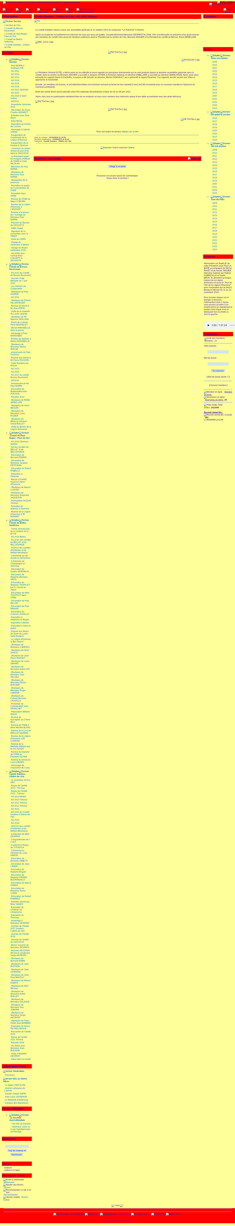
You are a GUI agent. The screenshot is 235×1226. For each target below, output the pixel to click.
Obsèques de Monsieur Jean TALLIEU (17, 674)
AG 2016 (15, 80)
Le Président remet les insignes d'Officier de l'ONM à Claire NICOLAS (20, 160)
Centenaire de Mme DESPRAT (20, 835)
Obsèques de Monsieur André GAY (20, 667)
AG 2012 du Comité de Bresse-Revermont (20, 274)
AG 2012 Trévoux (19, 806)
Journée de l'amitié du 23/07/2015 (19, 940)
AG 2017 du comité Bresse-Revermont (19, 376)
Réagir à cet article (117, 166)
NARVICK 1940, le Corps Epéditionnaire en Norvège (20, 1129)
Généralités (18, 1071)
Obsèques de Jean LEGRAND (19, 970)
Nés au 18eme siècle (15, 1080)
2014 (214, 77)
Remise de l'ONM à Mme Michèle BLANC (20, 726)
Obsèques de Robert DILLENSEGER (20, 301)
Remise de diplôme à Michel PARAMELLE (20, 340)
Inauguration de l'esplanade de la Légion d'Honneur (18, 137)
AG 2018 (15, 86)
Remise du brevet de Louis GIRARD (20, 761)
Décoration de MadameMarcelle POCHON (18, 391)
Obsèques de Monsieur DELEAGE (20, 1000)
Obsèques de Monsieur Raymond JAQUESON (19, 495)
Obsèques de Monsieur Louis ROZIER (17, 413)
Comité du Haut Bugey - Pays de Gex (19, 436)
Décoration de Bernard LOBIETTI (19, 859)
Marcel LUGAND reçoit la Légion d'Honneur (18, 481)
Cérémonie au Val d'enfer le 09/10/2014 (20, 556)
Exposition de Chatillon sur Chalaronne (17, 909)
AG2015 (15, 101)
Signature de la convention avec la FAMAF (19, 233)
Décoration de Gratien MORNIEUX (19, 570)
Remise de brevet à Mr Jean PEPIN (19, 307)
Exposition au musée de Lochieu (20, 125)
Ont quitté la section (220, 114)
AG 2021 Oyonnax (19, 89)
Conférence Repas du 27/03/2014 (19, 846)
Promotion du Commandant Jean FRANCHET (19, 706)
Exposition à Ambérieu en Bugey (19, 618)
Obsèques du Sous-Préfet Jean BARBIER (20, 1021)
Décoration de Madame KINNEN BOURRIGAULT (18, 877)
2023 (214, 105)
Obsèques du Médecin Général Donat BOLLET (18, 421)
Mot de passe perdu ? (218, 377)
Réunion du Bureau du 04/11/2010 (19, 223)
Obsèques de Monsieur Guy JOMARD (17, 1007)
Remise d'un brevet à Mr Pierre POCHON (20, 359)
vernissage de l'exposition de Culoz (20, 766)
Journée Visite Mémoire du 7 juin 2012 (18, 280)
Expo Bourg (16, 121)
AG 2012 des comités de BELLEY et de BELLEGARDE (20, 542)
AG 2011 (15, 71)
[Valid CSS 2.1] (173, 1214)
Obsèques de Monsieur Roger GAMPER (18, 690)
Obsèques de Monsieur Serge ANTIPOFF (17, 1015)
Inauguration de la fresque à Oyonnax (19, 144)
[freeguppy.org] (108, 1214)
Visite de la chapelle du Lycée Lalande (20, 312)
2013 (214, 74)
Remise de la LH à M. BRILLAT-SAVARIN (20, 731)
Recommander (10, 1195)
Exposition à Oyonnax (16, 475)
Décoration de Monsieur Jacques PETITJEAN (19, 463)
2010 (214, 65)
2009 (214, 62)
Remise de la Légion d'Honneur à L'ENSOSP (20, 206)
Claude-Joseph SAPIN (15, 1093)
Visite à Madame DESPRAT (18, 1054)
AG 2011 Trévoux (19, 803)
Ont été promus (218, 146)
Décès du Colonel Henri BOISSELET (19, 323)
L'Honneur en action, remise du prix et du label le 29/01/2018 (20, 150)
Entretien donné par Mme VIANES (20, 903)
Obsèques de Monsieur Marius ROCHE (18, 346)
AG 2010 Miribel (18, 796)
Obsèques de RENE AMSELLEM (20, 401)
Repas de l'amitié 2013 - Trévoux (18, 786)
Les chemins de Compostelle (18, 287)
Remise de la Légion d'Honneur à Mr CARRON (20, 738)
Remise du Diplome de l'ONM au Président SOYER (20, 754)
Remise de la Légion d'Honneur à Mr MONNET (20, 514)
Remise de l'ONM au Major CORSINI (20, 200)
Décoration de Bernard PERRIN (18, 456)
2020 (214, 96)
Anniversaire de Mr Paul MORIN (19, 384)
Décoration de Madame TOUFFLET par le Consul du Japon (20, 586)
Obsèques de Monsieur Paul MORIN (17, 174)
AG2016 (15, 380)
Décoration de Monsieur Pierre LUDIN (17, 890)
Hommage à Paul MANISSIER (18, 334)
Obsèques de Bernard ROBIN (17, 959)
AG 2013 (15, 74)
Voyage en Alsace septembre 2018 (19, 249)
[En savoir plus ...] (140, 1214)
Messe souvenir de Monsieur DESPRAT (19, 946)
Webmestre (8, 1182)
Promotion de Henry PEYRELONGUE (20, 1027)
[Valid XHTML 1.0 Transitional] (68, 1214)
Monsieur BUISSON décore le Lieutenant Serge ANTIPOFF (20, 953)
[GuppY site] (91, 1214)
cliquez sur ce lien (130, 131)
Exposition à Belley (20, 623)
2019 (214, 93)
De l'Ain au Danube (21, 1124)
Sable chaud (17, 228)
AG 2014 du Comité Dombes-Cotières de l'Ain (20, 814)
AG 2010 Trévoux (19, 799)
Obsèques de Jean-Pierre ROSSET (19, 656)
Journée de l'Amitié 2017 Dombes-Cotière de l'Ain (19, 928)
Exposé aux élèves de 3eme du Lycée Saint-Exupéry (19, 633)
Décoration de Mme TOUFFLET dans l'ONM (19, 595)
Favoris (7, 1187)
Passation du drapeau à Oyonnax (19, 507)
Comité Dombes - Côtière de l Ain (17, 775)
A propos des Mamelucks (16, 1103)
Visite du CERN (18, 239)
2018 (214, 89)
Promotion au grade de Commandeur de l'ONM (20, 188)
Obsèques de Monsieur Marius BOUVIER (18, 682)
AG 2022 (15, 93)
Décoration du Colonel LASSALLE (19, 613)
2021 (214, 99)
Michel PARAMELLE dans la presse (20, 329)
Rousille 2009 (17, 1042)
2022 (214, 102)
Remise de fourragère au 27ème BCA (20, 719)
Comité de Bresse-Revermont (13, 29)
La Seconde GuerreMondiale (17, 1119)
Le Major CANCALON (15, 1085)
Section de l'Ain (13, 25)
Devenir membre (218, 385)
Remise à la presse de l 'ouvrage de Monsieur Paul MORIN (19, 216)
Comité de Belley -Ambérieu (18, 524)
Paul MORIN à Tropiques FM (17, 66)
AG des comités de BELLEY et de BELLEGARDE (19, 449)
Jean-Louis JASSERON (16, 1097)
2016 (214, 83)
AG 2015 (15, 372)
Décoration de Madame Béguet (18, 870)
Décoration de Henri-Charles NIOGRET (20, 111)
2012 (214, 71)
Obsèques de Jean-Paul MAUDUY (19, 976)
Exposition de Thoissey (17, 916)
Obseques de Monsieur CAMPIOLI (20, 645)
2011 (214, 68)
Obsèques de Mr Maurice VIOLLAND (19, 318)
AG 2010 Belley (18, 537)
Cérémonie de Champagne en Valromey (17, 563)
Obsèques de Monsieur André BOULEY (17, 993)
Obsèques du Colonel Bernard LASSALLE (18, 698)
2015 (214, 80)
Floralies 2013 (17, 397)
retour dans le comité (21, 1059)
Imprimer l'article (127, 147)
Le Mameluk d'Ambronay (16, 1100)
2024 (214, 108)
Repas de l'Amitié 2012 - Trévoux (18, 792)
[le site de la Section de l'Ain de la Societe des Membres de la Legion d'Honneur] (41, 2)
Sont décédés (218, 199)
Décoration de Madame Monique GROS (19, 577)
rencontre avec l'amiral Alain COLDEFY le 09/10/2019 (17, 257)
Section (17, 21)
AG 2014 (15, 77)
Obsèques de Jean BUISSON (19, 965)
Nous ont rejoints (219, 58)
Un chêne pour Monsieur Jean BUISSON (17, 1048)
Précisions (10, 1075)
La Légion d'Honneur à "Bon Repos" (20, 640)
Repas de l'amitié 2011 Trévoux (18, 1038)
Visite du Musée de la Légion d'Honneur (20, 428)
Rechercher (17, 1155)
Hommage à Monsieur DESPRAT (19, 921)
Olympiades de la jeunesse (18, 181)
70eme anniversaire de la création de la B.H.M (20, 531)
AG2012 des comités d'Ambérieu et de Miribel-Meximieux (20, 550)
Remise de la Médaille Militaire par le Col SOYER (20, 746)
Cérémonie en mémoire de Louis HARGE (18, 853)
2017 (214, 86)
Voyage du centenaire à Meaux (19, 243)
